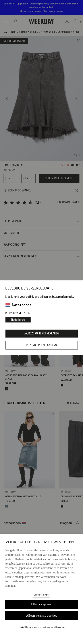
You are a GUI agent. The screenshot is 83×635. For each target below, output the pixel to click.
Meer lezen (41, 595)
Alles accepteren (41, 604)
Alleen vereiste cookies (41, 615)
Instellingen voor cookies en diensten (41, 627)
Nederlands (18, 319)
